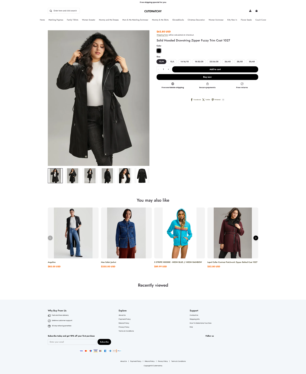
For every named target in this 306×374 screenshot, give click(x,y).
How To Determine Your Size (200, 323)
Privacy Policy (124, 327)
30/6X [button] (252, 61)
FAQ (191, 327)
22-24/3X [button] (214, 61)
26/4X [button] (228, 61)
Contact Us (194, 315)
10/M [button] (161, 61)
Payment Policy (125, 319)
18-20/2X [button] (199, 61)
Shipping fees (162, 35)
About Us (122, 315)
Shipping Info (195, 319)
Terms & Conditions (126, 331)
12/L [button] (172, 61)
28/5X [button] (240, 61)
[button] (159, 50)
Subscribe (104, 341)
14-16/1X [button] (184, 61)
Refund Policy (124, 323)
